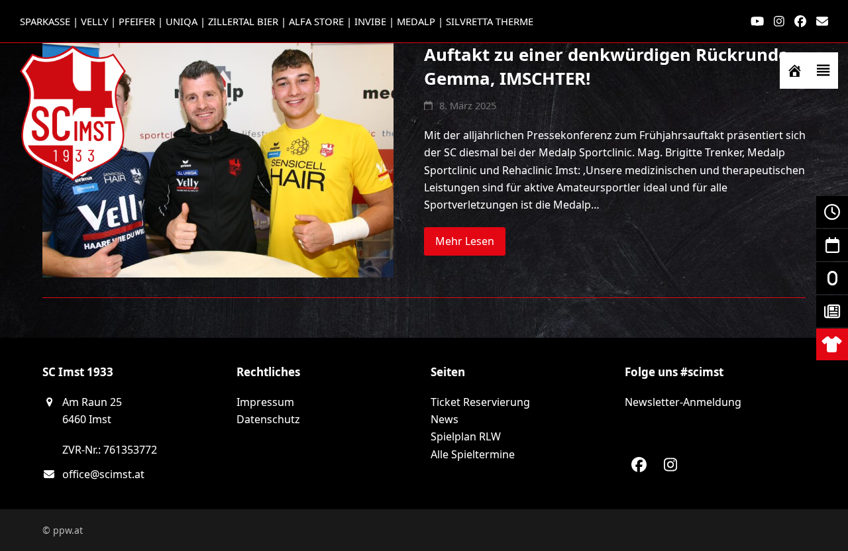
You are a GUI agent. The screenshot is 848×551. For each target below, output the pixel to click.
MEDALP (416, 21)
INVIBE (370, 21)
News (444, 419)
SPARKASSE (45, 21)
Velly (94, 21)
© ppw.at (62, 530)
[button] (823, 70)
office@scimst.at (103, 474)
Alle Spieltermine (473, 454)
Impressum (265, 402)
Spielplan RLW (466, 436)
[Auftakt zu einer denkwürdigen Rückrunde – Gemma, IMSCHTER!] (218, 159)
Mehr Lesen (464, 241)
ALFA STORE (316, 21)
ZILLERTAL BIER (243, 21)
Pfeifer (137, 21)
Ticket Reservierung (480, 402)
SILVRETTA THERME (489, 21)
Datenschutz (268, 419)
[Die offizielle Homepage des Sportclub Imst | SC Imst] (794, 70)
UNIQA (181, 21)
